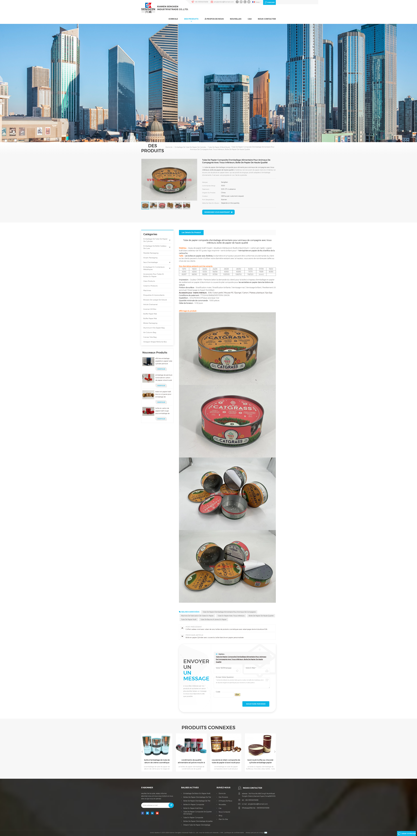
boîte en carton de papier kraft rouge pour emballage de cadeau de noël (162, 411)
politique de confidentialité (234, 832)
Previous (142, 752)
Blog (220, 816)
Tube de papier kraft (188, 619)
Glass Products (149, 281)
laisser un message (408, 833)
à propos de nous (214, 19)
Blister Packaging (150, 323)
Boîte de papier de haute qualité (261, 616)
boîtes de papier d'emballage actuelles (198, 821)
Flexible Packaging (150, 253)
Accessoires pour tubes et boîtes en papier (153, 275)
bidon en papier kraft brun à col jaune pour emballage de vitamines (163, 394)
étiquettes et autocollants (153, 295)
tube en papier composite (193, 818)
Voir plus (161, 369)
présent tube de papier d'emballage (196, 825)
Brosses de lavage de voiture (155, 300)
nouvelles (235, 19)
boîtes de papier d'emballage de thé (197, 797)
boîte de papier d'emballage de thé (196, 801)
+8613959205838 (262, 808)
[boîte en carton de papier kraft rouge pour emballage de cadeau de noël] (148, 411)
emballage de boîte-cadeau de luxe (154, 247)
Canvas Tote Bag (150, 337)
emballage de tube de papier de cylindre (190, 147)
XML (221, 832)
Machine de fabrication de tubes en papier (197, 616)
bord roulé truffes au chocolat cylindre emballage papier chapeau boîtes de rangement (191, 761)
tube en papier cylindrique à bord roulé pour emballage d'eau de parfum (226, 761)
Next (274, 752)
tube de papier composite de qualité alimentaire (197, 813)
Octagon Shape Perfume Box (155, 342)
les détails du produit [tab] (191, 232)
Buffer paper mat (150, 314)
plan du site (223, 819)
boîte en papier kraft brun (193, 808)
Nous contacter (267, 19)
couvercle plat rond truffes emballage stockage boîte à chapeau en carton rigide (260, 761)
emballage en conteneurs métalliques (154, 268)
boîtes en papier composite (193, 805)
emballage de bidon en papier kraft (196, 793)
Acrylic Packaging (150, 258)
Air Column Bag (149, 332)
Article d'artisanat (150, 304)
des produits (191, 19)
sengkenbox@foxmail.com (224, 2)
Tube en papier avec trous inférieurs (231, 616)
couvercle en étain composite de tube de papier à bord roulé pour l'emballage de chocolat (157, 761)
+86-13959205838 (201, 2)
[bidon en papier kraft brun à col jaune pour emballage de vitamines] (148, 394)
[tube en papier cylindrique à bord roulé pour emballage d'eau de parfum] (225, 745)
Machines (147, 290)
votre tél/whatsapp (223, 668)
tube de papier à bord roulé (219, 147)
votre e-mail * (251, 668)
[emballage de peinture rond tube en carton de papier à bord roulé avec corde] (148, 378)
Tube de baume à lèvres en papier (213, 619)
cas (250, 19)
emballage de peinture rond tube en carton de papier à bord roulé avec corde (163, 378)
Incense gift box (149, 309)
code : (218, 692)
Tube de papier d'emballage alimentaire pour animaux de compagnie (229, 612)
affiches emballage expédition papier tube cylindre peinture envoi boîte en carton (163, 361)
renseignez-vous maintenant (217, 212)
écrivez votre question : (225, 677)
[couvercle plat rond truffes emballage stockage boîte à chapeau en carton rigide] (260, 745)
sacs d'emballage (150, 262)
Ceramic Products (150, 286)
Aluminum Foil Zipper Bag (154, 328)
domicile (173, 19)
